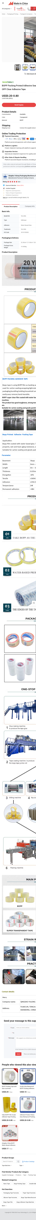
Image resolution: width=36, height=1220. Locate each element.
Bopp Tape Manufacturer (28, 1197)
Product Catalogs (29, 1161)
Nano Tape (6, 1184)
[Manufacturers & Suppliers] (18, 3)
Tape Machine (6, 1165)
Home (3, 14)
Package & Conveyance (26, 14)
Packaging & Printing (12, 14)
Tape (20, 1165)
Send (18, 1054)
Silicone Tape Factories (10, 1197)
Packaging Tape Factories (11, 1193)
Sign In (5, 197)
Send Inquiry (19, 105)
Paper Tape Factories (29, 1193)
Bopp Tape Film (8, 1202)
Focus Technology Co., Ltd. (24, 1212)
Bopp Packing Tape (19, 1184)
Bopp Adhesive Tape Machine (25, 1202)
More (3, 1206)
